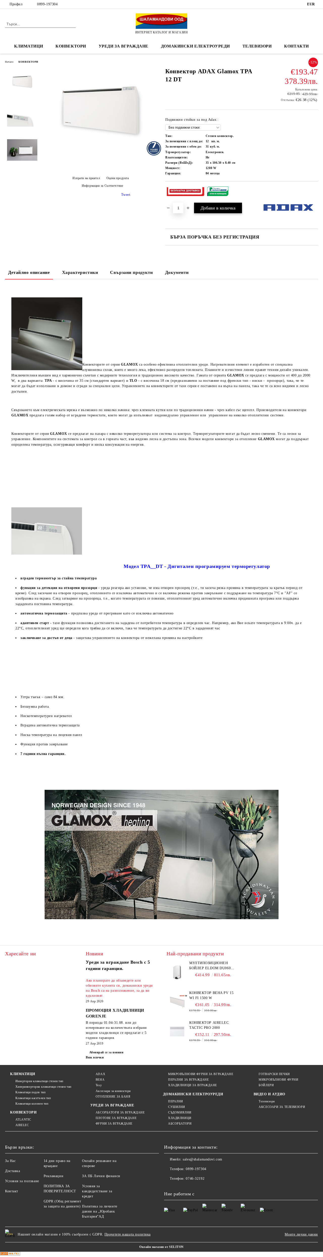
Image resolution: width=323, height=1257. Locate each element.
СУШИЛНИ (176, 1107)
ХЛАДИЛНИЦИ (180, 1118)
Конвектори (71, 46)
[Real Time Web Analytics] (10, 1254)
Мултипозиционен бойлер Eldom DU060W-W (212, 966)
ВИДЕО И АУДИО (269, 1094)
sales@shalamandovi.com (202, 1159)
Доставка (12, 1171)
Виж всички (95, 1057)
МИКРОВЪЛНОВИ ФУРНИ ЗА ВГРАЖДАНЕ (200, 1074)
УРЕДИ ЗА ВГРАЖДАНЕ (123, 46)
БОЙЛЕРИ (266, 1085)
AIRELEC (22, 1125)
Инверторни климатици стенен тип (39, 1081)
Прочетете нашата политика (127, 1234)
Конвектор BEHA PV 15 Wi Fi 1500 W (211, 995)
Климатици (28, 46)
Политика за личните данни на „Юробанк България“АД (99, 1211)
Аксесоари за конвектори (113, 1091)
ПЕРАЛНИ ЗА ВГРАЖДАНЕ (188, 1079)
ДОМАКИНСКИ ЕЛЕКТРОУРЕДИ (195, 46)
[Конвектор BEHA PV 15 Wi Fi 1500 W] (177, 1001)
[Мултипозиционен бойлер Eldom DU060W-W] (177, 972)
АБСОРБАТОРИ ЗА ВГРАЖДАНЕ (120, 1112)
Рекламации (54, 1176)
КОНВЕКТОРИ (28, 61)
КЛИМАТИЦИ (22, 1074)
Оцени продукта (117, 178)
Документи (177, 272)
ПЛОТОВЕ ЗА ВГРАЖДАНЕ (116, 1118)
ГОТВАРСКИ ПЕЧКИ (274, 1074)
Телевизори (257, 46)
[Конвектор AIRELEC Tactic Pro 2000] (177, 1031)
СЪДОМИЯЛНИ (180, 1112)
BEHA (100, 1079)
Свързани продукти (131, 272)
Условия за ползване (22, 1181)
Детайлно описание (29, 272)
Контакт (11, 1191)
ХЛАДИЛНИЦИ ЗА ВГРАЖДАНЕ (192, 1085)
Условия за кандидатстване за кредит (97, 1191)
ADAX (100, 1074)
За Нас (10, 1161)
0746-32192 (195, 1178)
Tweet (125, 195)
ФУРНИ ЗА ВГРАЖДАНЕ (114, 1123)
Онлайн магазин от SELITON (161, 1247)
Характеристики (80, 272)
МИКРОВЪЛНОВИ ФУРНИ (278, 1079)
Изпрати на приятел (86, 178)
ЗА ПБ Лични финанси (101, 1176)
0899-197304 (47, 4)
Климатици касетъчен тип (33, 1098)
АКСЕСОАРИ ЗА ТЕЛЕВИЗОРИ (282, 1107)
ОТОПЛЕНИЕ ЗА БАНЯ (113, 1096)
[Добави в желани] (314, 192)
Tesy (99, 1085)
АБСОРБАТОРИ (180, 1123)
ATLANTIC (23, 1119)
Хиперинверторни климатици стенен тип (43, 1086)
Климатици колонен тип (31, 1103)
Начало (9, 61)
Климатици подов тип (30, 1092)
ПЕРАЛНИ (175, 1101)
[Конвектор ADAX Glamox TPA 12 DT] (100, 153)
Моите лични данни (301, 1234)
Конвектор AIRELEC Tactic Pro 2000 (209, 1025)
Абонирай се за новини (106, 1052)
